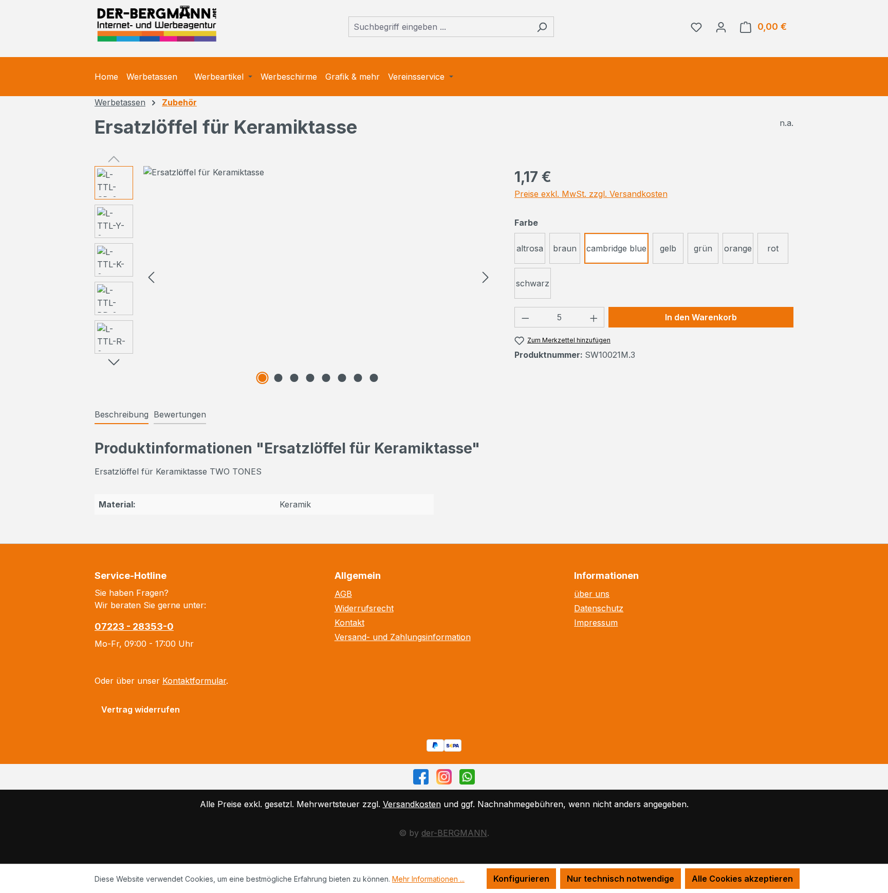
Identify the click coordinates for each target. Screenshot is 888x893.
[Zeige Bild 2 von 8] (278, 378)
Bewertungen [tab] (180, 414)
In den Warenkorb (701, 317)
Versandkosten (412, 804)
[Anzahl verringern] (525, 317)
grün (703, 248)
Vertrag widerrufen (140, 709)
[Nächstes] (485, 277)
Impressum (596, 622)
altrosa (529, 248)
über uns (591, 594)
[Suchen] (542, 26)
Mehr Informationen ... (428, 878)
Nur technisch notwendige (620, 878)
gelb (668, 248)
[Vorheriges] (151, 277)
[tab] (122, 415)
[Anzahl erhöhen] (594, 317)
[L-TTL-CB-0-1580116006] (318, 172)
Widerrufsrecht (364, 608)
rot (773, 248)
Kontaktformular (194, 681)
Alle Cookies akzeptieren (742, 878)
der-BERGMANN (454, 833)
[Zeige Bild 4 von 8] (310, 378)
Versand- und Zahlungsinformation (403, 637)
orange (738, 248)
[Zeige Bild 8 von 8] (374, 378)
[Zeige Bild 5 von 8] (326, 378)
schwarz (532, 283)
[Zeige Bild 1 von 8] (262, 378)
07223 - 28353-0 (134, 626)
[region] (294, 276)
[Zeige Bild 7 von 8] (358, 378)
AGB (343, 594)
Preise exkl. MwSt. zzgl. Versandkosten (591, 194)
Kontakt (349, 622)
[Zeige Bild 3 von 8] (294, 378)
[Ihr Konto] (721, 26)
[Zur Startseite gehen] (156, 24)
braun (565, 248)
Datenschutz (598, 608)
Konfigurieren (521, 878)
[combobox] (439, 26)
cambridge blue (616, 248)
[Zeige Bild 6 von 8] (342, 378)
